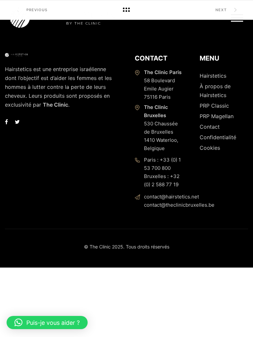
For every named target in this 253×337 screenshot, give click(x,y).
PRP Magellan (217, 116)
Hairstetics (213, 75)
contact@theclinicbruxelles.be (179, 205)
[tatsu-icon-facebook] (7, 122)
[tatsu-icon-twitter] (17, 122)
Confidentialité (218, 137)
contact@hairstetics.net (171, 197)
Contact (210, 126)
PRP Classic (214, 105)
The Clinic (55, 104)
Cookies (210, 147)
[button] (47, 322)
